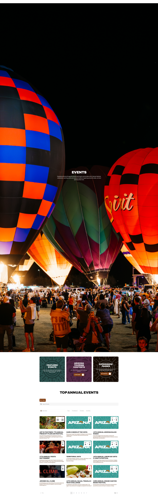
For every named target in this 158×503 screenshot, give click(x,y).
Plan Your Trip (82, 2)
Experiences (75, 2)
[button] (67, 2)
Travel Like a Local (90, 2)
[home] (11, 2)
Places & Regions (67, 2)
